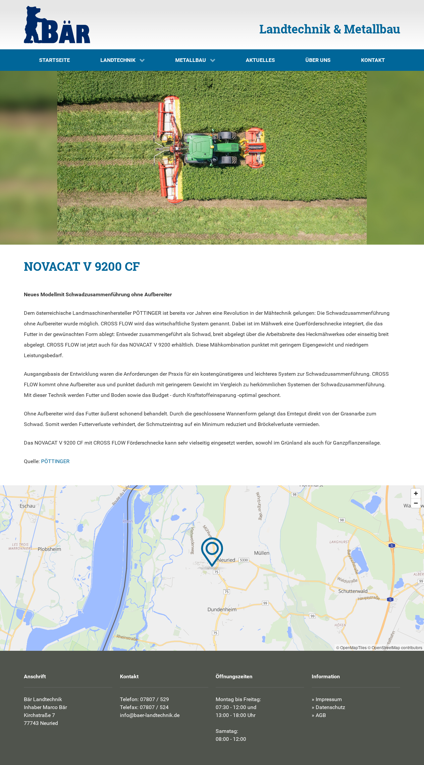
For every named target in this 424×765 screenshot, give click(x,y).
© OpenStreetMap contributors (395, 647)
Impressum (329, 699)
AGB (321, 715)
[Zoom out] (416, 503)
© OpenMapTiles (351, 647)
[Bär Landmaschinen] (57, 24)
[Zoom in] (416, 493)
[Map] (212, 568)
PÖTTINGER (55, 461)
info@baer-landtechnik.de (150, 715)
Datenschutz (330, 707)
